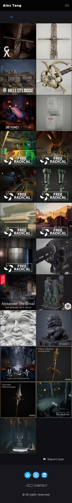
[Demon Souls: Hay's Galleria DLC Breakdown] (54, 384)
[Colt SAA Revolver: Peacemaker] (54, 241)
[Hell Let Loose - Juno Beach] (18, 61)
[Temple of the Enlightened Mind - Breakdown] (54, 312)
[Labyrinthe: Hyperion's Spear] (18, 384)
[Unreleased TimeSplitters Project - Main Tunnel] (18, 169)
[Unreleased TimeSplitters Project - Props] (54, 169)
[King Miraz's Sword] (54, 61)
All (11, 17)
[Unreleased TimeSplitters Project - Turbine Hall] (18, 133)
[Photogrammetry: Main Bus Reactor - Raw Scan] (54, 276)
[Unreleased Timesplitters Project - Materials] (18, 241)
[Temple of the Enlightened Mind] (18, 348)
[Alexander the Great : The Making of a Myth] (18, 276)
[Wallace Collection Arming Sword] (54, 348)
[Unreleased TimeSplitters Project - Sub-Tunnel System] (54, 133)
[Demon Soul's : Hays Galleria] (18, 420)
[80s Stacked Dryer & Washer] (54, 97)
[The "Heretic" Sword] (54, 25)
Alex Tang (12, 5)
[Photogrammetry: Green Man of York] (18, 312)
